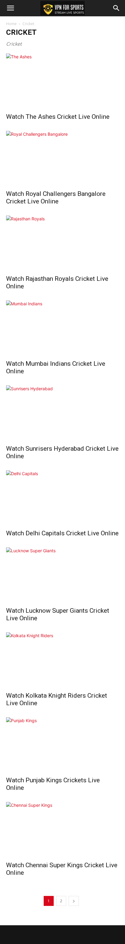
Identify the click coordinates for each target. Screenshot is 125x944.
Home (11, 23)
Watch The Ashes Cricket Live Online (58, 116)
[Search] (116, 8)
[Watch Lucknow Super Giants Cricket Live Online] (62, 575)
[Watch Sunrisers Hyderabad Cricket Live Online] (62, 413)
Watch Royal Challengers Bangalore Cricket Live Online (56, 197)
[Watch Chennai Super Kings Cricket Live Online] (62, 830)
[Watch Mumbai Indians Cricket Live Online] (62, 328)
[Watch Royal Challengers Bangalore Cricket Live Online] (62, 159)
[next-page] (74, 901)
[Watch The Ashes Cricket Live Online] (62, 81)
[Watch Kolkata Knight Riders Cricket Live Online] (62, 660)
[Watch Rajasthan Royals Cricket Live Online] (62, 243)
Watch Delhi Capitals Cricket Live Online (62, 533)
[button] (10, 8)
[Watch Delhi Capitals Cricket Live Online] (62, 498)
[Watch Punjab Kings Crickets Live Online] (62, 745)
